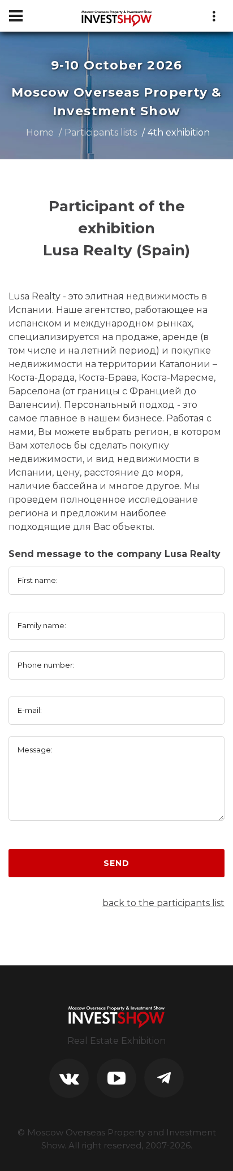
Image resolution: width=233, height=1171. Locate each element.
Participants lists (100, 132)
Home (40, 132)
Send (116, 863)
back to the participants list (163, 903)
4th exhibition (179, 132)
